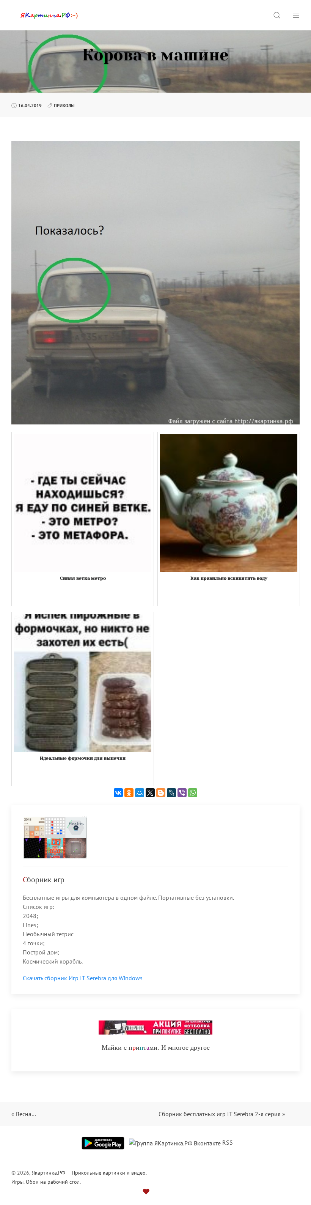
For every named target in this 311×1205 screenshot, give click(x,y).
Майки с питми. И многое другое (156, 1047)
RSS (227, 1142)
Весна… (26, 1114)
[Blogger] (160, 792)
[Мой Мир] (139, 792)
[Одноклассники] (129, 792)
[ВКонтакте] (118, 792)
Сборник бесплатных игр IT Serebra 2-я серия (220, 1114)
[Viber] (182, 792)
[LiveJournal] (171, 792)
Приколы (64, 105)
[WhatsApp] (192, 792)
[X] (150, 792)
